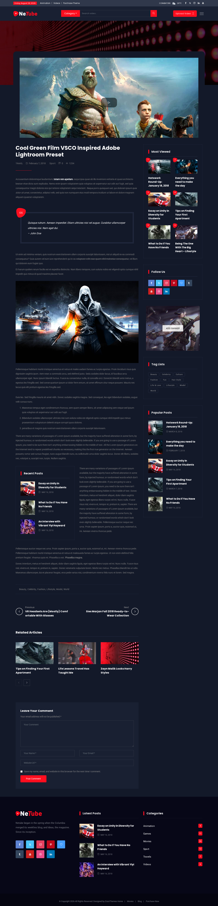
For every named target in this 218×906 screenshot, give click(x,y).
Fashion (41, 589)
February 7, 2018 (37, 163)
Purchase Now (152, 901)
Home (120, 901)
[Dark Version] (25, 13)
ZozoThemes (111, 901)
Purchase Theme (71, 3)
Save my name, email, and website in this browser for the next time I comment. (62, 771)
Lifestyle (51, 589)
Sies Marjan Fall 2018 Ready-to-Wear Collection (107, 611)
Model (59, 589)
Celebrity (31, 589)
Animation (45, 3)
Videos (56, 3)
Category (69, 13)
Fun (164, 380)
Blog (140, 901)
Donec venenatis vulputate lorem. (75, 568)
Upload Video (183, 13)
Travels (147, 856)
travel (19, 163)
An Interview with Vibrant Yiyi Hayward (51, 523)
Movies (147, 841)
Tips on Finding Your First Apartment (184, 214)
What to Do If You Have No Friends (52, 504)
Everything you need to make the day (184, 181)
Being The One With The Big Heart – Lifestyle (185, 247)
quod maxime (43, 274)
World (66, 589)
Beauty (22, 589)
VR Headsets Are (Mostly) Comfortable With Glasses (46, 611)
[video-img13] (77, 322)
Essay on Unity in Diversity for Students (52, 485)
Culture (179, 374)
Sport (52, 163)
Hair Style (176, 380)
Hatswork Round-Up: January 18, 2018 (158, 181)
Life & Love (155, 385)
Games (147, 833)
